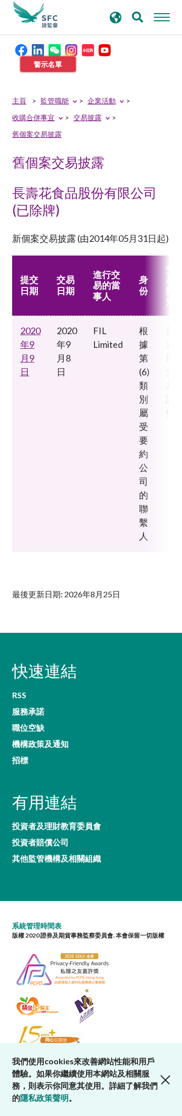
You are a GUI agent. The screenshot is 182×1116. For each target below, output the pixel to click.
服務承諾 (28, 711)
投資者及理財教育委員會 (56, 826)
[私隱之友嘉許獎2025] (67, 968)
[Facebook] (21, 49)
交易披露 (87, 117)
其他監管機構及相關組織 (56, 858)
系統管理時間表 (37, 925)
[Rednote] (88, 49)
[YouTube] (105, 49)
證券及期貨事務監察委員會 (35, 14)
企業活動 (101, 100)
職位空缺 (28, 728)
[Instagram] (71, 49)
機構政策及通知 (40, 744)
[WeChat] (55, 49)
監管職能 (54, 100)
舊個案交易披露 (37, 134)
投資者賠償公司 (40, 842)
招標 (20, 760)
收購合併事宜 (33, 117)
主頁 (19, 100)
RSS (19, 695)
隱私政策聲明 (44, 1097)
